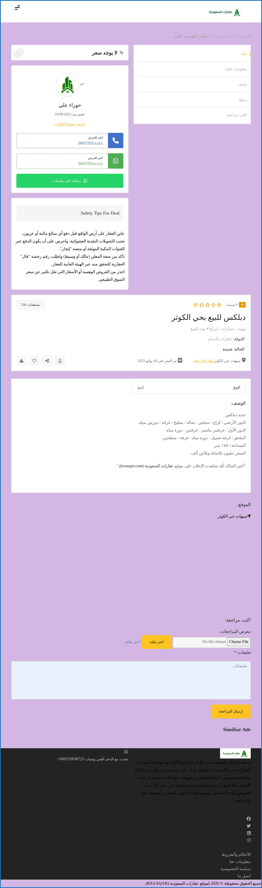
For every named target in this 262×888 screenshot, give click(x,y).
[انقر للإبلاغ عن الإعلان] (21, 361)
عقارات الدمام (220, 339)
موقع (243, 100)
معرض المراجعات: (235, 631)
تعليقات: (242, 652)
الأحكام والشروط (236, 854)
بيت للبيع (198, 328)
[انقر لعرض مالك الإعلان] (60, 361)
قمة (244, 54)
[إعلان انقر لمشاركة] (47, 361)
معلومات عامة (236, 69)
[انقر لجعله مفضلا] (34, 361)
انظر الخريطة (204, 361)
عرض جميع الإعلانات (70, 124)
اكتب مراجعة (237, 115)
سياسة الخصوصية (236, 869)
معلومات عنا (240, 861)
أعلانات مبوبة (223, 36)
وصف (242, 84)
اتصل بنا (244, 876)
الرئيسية (244, 36)
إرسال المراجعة (231, 711)
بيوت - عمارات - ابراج (228, 328)
